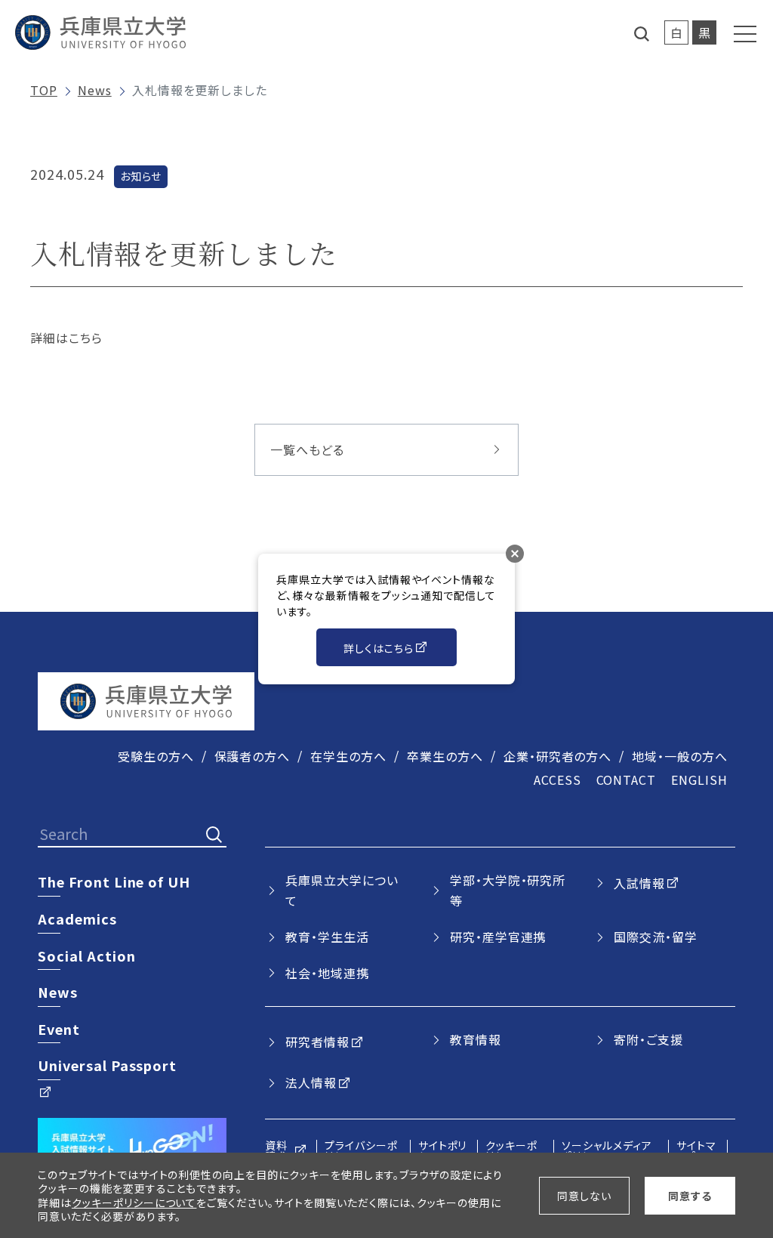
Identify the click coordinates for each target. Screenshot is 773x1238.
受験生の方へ (156, 756)
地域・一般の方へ (680, 756)
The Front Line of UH (114, 881)
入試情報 (639, 883)
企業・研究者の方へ (558, 756)
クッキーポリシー (511, 1150)
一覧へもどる (307, 449)
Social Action (86, 955)
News (95, 90)
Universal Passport (107, 1065)
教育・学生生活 (327, 937)
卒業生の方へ (445, 756)
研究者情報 (317, 1042)
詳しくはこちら (378, 648)
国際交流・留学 (656, 937)
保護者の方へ (252, 756)
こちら (86, 338)
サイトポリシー (442, 1150)
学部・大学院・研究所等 (508, 890)
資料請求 (276, 1150)
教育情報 (475, 1039)
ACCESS (557, 779)
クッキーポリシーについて (134, 1202)
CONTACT (626, 779)
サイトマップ (696, 1150)
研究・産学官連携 (498, 937)
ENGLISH (699, 779)
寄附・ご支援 (648, 1039)
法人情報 (311, 1082)
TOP (43, 90)
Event (59, 1029)
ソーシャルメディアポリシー (607, 1150)
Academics (77, 918)
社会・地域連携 (327, 973)
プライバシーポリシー (361, 1150)
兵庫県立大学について (342, 890)
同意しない (584, 1195)
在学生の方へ (348, 756)
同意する (690, 1195)
